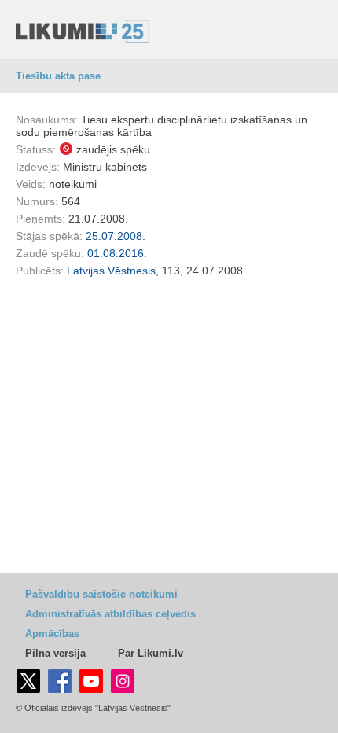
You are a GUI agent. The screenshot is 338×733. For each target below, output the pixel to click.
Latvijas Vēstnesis (111, 270)
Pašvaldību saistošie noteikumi (101, 594)
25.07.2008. (115, 236)
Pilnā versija (55, 653)
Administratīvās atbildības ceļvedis (110, 614)
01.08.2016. (117, 253)
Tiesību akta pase (58, 76)
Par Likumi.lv (150, 653)
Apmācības (52, 633)
